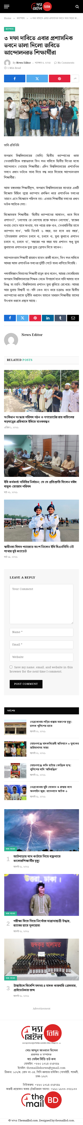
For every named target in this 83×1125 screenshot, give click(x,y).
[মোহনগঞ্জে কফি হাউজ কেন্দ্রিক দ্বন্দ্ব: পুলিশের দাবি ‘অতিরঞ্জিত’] (15, 770)
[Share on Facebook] (14, 78)
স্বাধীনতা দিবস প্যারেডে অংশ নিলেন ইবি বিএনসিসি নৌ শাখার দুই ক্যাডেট (39, 549)
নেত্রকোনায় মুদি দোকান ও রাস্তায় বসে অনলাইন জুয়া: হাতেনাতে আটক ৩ (51, 789)
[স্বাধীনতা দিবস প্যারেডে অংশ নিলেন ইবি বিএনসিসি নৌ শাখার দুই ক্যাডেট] (41, 521)
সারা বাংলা (10, 849)
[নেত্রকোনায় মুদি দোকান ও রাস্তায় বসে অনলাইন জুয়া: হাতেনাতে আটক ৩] (15, 792)
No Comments (66, 63)
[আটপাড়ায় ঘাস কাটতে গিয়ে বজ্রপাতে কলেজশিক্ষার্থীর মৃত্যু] (41, 830)
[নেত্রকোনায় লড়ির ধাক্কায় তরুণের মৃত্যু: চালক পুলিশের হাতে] (15, 727)
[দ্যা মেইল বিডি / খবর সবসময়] (41, 6)
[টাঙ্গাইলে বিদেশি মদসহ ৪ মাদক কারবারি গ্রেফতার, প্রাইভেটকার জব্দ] (41, 960)
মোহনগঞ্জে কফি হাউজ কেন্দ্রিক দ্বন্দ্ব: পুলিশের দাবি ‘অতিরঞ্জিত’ (50, 767)
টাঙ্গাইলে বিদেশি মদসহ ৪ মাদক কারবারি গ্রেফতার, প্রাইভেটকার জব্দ (45, 988)
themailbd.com (64, 1121)
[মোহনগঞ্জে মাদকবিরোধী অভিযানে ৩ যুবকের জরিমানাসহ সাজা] (15, 749)
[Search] (77, 6)
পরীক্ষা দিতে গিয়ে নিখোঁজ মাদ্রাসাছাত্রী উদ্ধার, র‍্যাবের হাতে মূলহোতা (42, 923)
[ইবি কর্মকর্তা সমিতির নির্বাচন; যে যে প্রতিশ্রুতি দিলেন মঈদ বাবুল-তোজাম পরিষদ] (41, 456)
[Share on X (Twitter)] (37, 78)
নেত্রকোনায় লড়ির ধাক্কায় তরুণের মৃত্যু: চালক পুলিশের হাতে (51, 724)
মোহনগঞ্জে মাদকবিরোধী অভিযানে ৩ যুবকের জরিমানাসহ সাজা (54, 746)
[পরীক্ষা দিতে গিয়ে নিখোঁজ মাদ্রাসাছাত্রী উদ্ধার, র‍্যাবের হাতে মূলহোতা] (41, 895)
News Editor (23, 63)
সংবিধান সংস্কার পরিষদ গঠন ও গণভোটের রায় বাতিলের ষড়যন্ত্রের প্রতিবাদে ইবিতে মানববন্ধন (39, 419)
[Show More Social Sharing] (75, 78)
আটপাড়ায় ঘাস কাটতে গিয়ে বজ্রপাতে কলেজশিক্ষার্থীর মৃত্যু (37, 859)
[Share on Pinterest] (59, 78)
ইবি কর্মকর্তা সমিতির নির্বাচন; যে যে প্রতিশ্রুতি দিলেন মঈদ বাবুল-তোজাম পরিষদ (40, 484)
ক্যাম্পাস (9, 29)
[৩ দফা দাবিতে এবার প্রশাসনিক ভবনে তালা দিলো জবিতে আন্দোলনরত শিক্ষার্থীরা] (41, 111)
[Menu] (6, 6)
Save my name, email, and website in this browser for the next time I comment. (41, 669)
